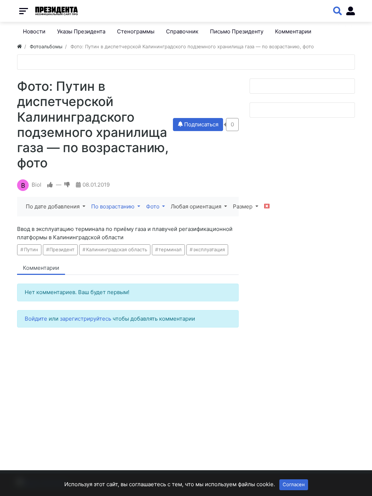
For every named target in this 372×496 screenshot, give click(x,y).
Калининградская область (116, 249)
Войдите (36, 318)
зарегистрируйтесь (85, 318)
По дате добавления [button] (53, 206)
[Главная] (19, 46)
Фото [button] (153, 206)
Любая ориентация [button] (197, 206)
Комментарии (41, 267)
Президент (61, 249)
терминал (170, 249)
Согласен (294, 484)
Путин (31, 249)
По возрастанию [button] (113, 206)
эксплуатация (209, 249)
